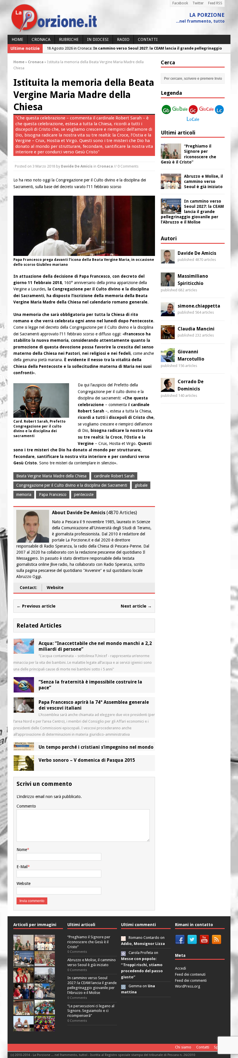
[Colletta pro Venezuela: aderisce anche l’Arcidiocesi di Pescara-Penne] (45, 979)
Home (17, 39)
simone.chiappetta (199, 306)
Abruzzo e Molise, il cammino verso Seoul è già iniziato (203, 181)
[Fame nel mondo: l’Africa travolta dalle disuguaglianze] (45, 1012)
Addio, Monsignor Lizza (143, 943)
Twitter (198, 3)
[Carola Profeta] (123, 952)
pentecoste (83, 494)
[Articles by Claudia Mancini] (168, 335)
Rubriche (69, 39)
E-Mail (22, 866)
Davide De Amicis (77, 166)
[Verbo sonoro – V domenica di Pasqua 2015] (24, 767)
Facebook (180, 3)
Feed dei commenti (191, 980)
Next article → (136, 606)
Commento (26, 806)
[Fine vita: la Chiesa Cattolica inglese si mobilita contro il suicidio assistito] (23, 995)
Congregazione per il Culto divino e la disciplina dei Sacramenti (71, 485)
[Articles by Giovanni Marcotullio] (168, 358)
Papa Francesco (52, 494)
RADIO (123, 39)
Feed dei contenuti (190, 974)
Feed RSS (215, 3)
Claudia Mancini (196, 329)
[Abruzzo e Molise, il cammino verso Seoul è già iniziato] (171, 185)
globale (141, 485)
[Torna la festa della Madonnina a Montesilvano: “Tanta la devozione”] (45, 995)
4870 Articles (122, 512)
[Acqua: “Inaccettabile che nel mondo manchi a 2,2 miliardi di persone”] (24, 650)
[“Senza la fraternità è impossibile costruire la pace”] (24, 689)
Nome (22, 849)
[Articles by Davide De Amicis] (168, 260)
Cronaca (41, 39)
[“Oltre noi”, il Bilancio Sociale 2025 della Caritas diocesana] (45, 1028)
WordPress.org (187, 986)
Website (55, 587)
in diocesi (98, 39)
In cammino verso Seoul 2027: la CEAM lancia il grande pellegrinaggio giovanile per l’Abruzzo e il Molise (192, 212)
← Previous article (36, 606)
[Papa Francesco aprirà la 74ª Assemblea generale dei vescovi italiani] (24, 709)
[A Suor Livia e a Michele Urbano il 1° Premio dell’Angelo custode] (23, 1028)
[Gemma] (123, 986)
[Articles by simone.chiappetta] (168, 312)
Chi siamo (183, 1047)
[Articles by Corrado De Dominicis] (168, 388)
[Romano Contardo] (123, 937)
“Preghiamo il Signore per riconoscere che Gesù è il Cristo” (88, 942)
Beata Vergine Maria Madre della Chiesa (51, 476)
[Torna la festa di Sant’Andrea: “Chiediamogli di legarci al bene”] (23, 1012)
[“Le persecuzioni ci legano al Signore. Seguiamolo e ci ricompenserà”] (45, 963)
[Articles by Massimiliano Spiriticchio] (168, 283)
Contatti (148, 39)
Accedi (180, 968)
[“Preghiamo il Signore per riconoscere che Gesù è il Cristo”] (171, 155)
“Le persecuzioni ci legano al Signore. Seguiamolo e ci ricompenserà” (90, 1011)
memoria (23, 494)
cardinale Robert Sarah (114, 476)
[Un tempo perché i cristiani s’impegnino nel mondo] (24, 747)
